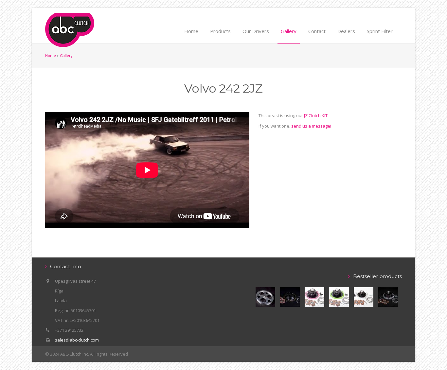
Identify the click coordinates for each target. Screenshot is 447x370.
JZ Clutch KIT (316, 115)
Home (191, 31)
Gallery (288, 31)
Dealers (346, 31)
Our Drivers (255, 31)
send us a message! (311, 126)
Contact (317, 31)
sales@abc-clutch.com (77, 340)
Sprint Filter (380, 31)
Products (220, 31)
